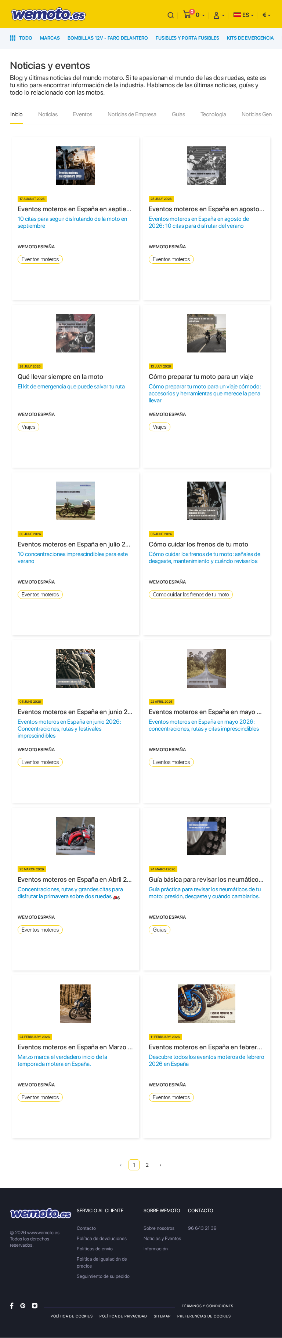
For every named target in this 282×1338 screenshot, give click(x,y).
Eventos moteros (40, 259)
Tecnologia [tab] (213, 114)
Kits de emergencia (250, 38)
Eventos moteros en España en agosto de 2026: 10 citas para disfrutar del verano (199, 222)
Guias (159, 929)
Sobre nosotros (159, 1228)
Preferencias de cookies (204, 1316)
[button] (200, 14)
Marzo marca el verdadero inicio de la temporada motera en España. (62, 1060)
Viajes (28, 427)
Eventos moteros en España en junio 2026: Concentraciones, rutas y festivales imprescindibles (69, 728)
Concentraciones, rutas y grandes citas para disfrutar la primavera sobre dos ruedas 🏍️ (70, 893)
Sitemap (162, 1316)
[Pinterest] (22, 1305)
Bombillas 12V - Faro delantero (108, 38)
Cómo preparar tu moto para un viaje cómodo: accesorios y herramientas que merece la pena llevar (205, 393)
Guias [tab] (178, 114)
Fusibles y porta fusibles (187, 38)
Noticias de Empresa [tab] (132, 114)
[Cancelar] (170, 14)
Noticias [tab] (48, 114)
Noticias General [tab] (261, 114)
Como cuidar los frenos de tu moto (191, 594)
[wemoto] (41, 1213)
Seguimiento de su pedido (103, 1276)
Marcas (50, 38)
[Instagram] (34, 1305)
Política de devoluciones (102, 1238)
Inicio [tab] (16, 114)
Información (156, 1248)
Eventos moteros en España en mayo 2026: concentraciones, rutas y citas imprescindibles (204, 725)
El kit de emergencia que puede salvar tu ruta (71, 386)
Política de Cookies (72, 1316)
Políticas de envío (95, 1248)
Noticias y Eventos (162, 1238)
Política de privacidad (123, 1316)
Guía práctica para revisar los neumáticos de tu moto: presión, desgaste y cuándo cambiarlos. (205, 893)
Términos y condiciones (208, 1306)
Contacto (86, 1228)
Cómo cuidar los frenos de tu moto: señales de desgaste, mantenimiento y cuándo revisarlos (204, 557)
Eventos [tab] (82, 114)
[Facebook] (12, 1305)
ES (245, 14)
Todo (25, 38)
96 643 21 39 (202, 1228)
